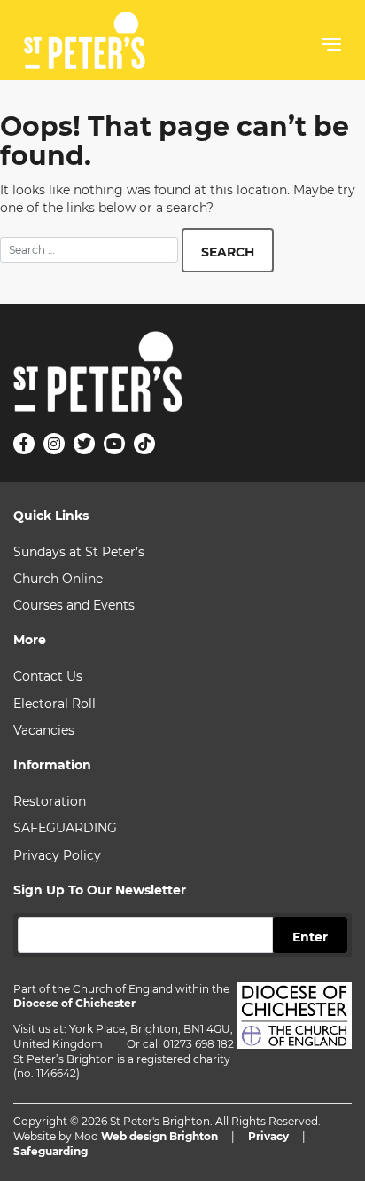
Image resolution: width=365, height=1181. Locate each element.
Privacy (268, 1136)
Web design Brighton (159, 1136)
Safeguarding (50, 1151)
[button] (331, 48)
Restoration (49, 801)
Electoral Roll (54, 704)
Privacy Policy (57, 855)
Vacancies (43, 730)
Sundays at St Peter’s (78, 552)
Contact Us (47, 676)
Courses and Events (74, 605)
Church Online (58, 578)
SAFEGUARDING (65, 828)
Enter (310, 937)
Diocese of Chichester (74, 1003)
